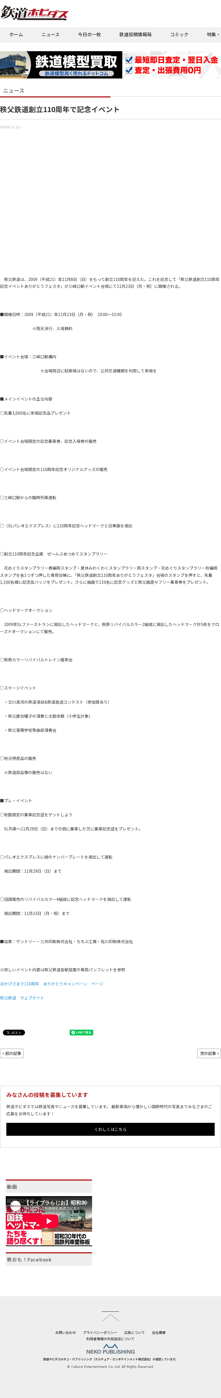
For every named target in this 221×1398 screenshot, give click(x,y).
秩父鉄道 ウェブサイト (22, 998)
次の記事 (208, 1053)
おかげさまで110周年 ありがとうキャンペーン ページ (51, 984)
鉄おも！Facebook (29, 1259)
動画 (12, 1186)
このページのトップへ (110, 1316)
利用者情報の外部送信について (110, 1338)
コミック (179, 34)
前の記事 (13, 1053)
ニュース (50, 34)
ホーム (16, 34)
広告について (134, 1332)
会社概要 (159, 1332)
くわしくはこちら (110, 1129)
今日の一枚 (89, 34)
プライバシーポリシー (100, 1332)
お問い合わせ (65, 1332)
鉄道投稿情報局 (135, 34)
